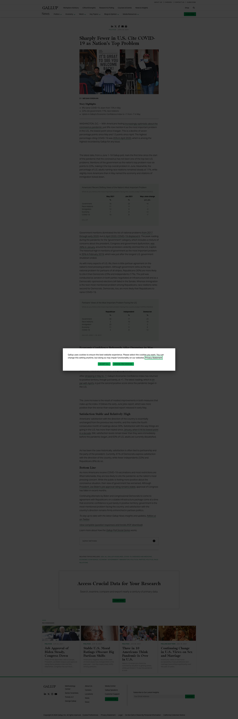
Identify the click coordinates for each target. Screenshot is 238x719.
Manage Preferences (123, 364)
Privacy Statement (153, 357)
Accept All (104, 364)
